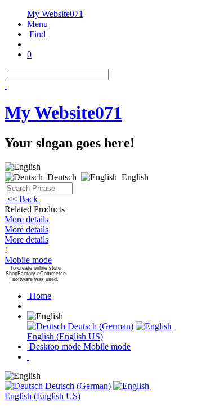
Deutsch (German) (99, 326)
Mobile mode (28, 260)
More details (26, 219)
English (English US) (65, 336)
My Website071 (55, 14)
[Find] (6, 85)
